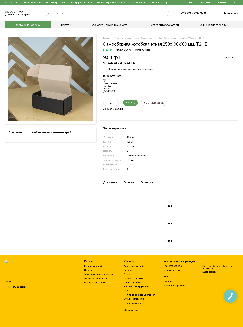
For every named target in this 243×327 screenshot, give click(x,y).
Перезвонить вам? (172, 270)
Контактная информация (73, 2)
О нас (17, 2)
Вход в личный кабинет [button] (135, 266)
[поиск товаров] (166, 13)
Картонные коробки (28, 25)
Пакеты (66, 25)
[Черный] (110, 86)
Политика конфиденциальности (110, 2)
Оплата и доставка (32, 2)
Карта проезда (209, 272)
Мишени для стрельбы (214, 25)
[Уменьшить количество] (105, 103)
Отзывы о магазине (137, 2)
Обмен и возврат (51, 2)
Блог (90, 2)
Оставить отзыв (142, 50)
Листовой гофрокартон (164, 25)
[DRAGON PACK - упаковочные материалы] (21, 268)
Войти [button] (112, 69)
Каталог (8, 2)
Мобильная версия (17, 287)
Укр (186, 2)
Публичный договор (158, 2)
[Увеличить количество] (116, 103)
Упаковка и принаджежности (110, 25)
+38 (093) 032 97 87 (194, 13)
